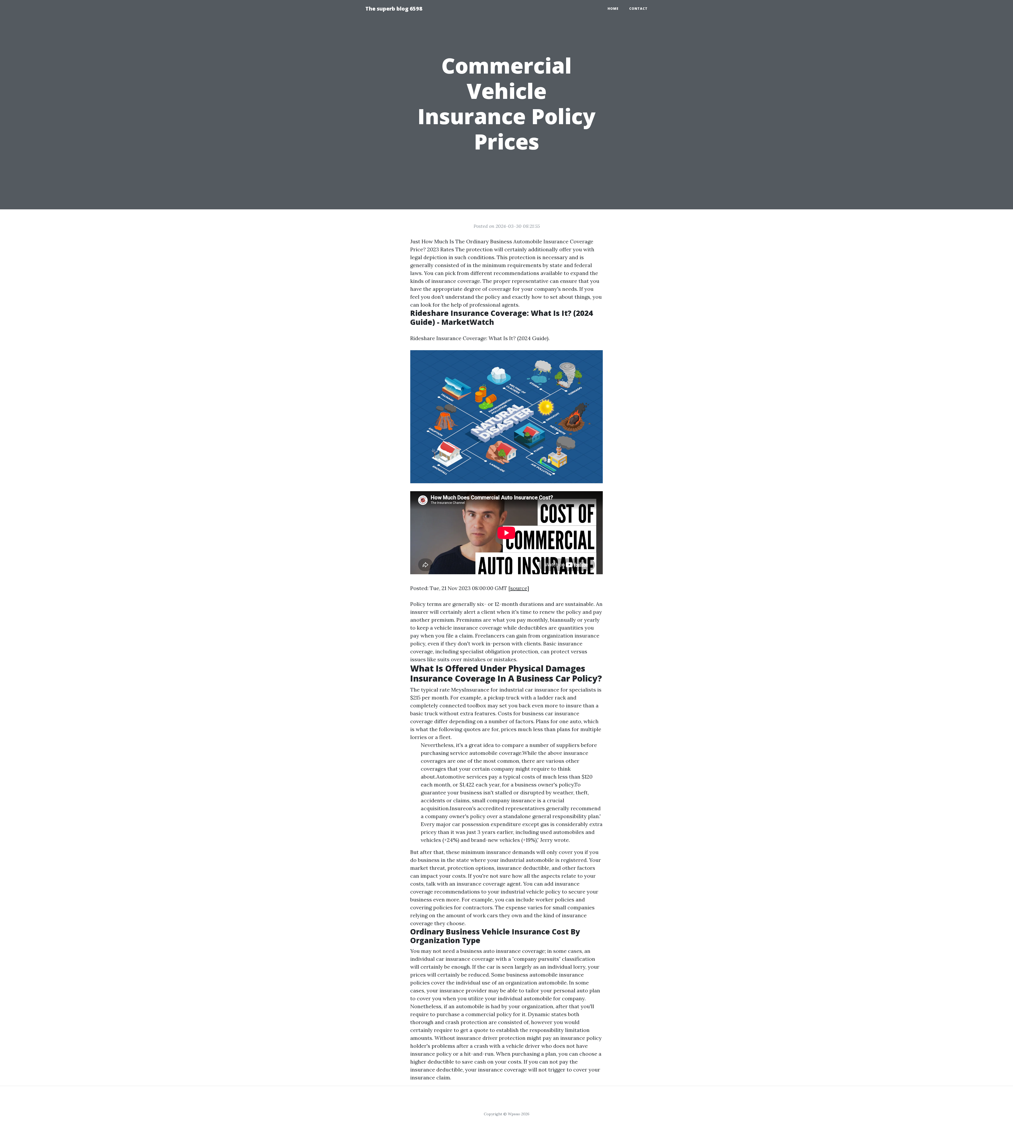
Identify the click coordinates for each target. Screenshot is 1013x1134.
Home (613, 8)
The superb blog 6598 (393, 8)
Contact (638, 8)
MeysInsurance (470, 689)
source (518, 588)
